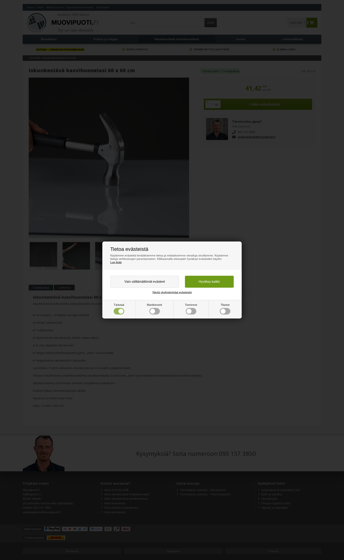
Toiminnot (191, 304)
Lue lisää (116, 262)
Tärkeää (119, 304)
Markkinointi (154, 304)
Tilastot (225, 304)
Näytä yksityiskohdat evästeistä (172, 292)
